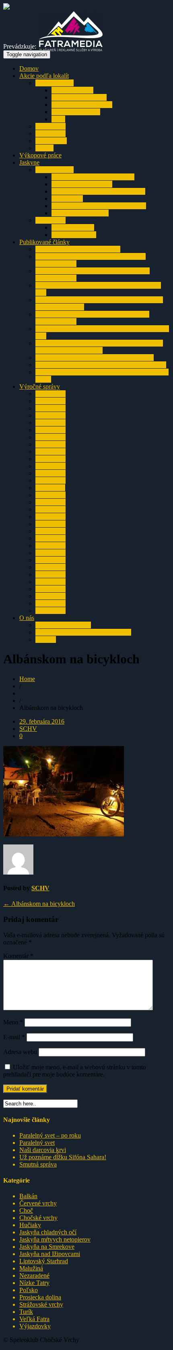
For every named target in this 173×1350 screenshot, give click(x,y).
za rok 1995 (50, 603)
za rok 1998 (50, 581)
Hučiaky (30, 1225)
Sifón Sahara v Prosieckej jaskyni (77, 249)
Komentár (18, 955)
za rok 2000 (50, 567)
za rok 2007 (50, 516)
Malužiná (31, 1268)
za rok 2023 (50, 401)
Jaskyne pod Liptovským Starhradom (98, 205)
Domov (29, 68)
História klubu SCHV (63, 625)
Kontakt (45, 639)
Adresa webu (20, 1051)
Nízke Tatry (50, 126)
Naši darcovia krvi (42, 1149)
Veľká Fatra (50, 133)
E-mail (14, 1037)
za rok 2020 (50, 422)
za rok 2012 (50, 480)
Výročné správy (39, 386)
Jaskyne (29, 162)
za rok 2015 (50, 458)
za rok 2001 (50, 560)
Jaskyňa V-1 (67, 198)
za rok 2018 (50, 437)
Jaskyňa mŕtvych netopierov (55, 1239)
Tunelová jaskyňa (73, 234)
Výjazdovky (51, 140)
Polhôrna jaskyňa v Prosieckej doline (98, 191)
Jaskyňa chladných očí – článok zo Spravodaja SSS (100, 364)
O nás (26, 617)
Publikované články (44, 242)
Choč (26, 1210)
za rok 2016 (50, 451)
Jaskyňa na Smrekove (79, 97)
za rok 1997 (50, 588)
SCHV (28, 728)
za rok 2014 (50, 466)
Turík (58, 119)
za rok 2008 (50, 509)
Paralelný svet (37, 1142)
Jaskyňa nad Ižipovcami (81, 104)
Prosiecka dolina (72, 90)
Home (27, 678)
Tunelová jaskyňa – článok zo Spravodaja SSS (94, 357)
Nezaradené (34, 1275)
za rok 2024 (50, 393)
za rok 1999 (50, 574)
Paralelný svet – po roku (50, 1135)
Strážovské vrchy (41, 1304)
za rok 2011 (50, 487)
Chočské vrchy (54, 83)
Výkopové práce (40, 155)
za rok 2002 (50, 552)
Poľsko (28, 1290)
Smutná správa (38, 1164)
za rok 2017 (50, 444)
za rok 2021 (50, 415)
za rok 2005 (50, 531)
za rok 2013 (50, 473)
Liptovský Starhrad (75, 111)
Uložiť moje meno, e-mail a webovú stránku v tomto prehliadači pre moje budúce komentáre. (74, 1071)
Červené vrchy (38, 1203)
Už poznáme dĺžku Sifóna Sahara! (62, 1157)
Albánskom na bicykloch (39, 903)
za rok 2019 (50, 429)
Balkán (44, 148)
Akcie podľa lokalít (44, 75)
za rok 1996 (50, 596)
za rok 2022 (50, 408)
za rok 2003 (50, 545)
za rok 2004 (50, 538)
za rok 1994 (50, 610)
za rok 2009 (50, 502)
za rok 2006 (50, 523)
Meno (13, 1022)
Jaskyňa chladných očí (80, 213)
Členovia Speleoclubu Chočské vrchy (83, 632)
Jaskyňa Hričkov (72, 227)
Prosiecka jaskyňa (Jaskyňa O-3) (92, 176)
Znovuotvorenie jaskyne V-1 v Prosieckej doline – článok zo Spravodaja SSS (99, 347)
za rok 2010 (50, 494)
